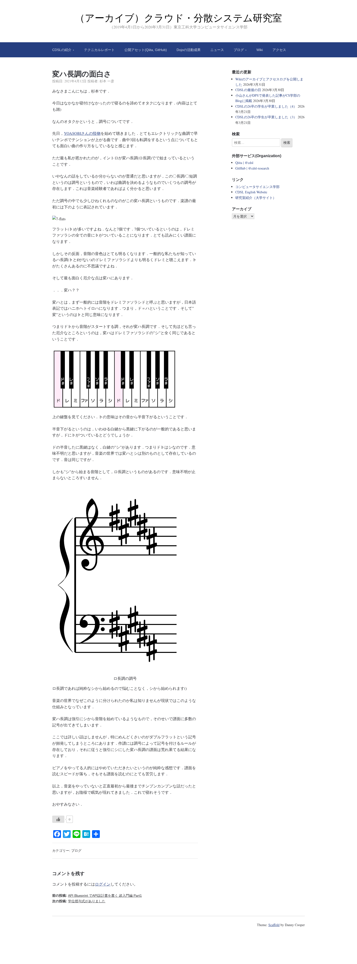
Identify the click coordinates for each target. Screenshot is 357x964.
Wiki (259, 50)
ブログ (239, 50)
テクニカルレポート (99, 50)
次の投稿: (78, 901)
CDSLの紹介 (61, 50)
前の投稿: (97, 895)
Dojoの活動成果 (189, 50)
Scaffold (274, 924)
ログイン (102, 884)
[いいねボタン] (58, 819)
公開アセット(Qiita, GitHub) (145, 50)
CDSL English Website (251, 192)
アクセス (279, 50)
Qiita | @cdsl (244, 162)
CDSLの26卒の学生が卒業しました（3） (266, 117)
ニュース (217, 50)
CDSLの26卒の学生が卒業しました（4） (266, 106)
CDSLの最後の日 (248, 89)
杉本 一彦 (107, 81)
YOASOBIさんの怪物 (82, 133)
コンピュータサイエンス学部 (257, 186)
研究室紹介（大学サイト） (255, 197)
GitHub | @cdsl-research (252, 168)
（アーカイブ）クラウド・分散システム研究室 (178, 18)
